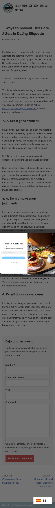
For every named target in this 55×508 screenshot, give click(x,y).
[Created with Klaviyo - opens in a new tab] (27, 274)
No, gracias (14, 262)
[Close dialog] (53, 234)
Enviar (14, 258)
